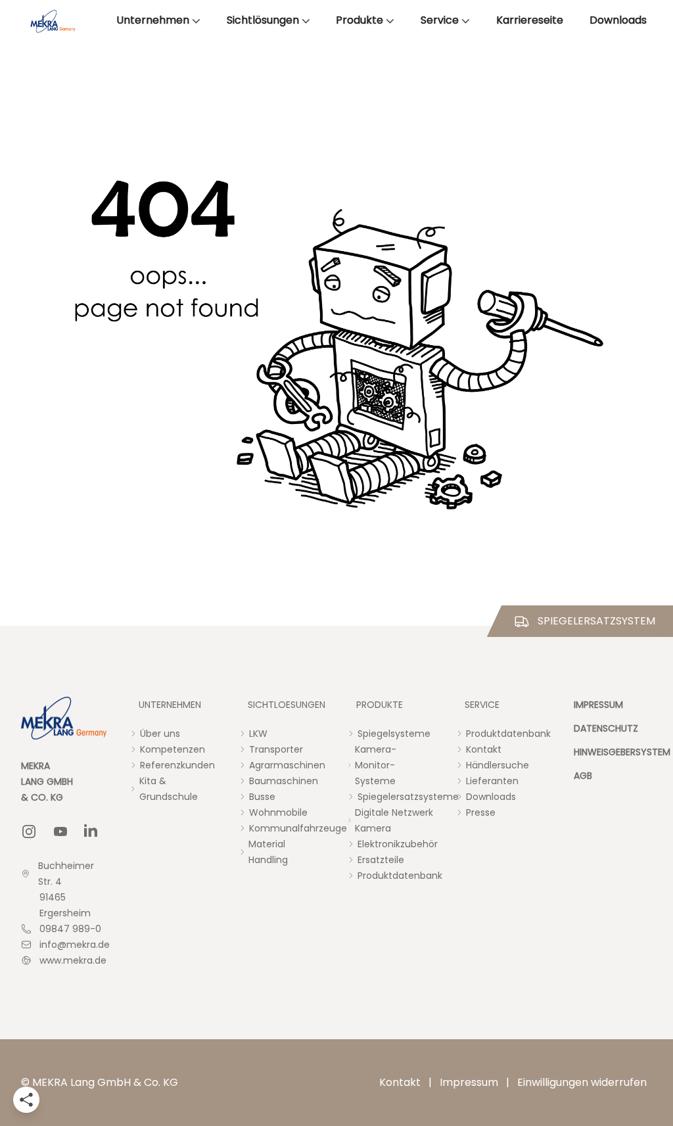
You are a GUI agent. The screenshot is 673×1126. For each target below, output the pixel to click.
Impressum (469, 1082)
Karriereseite (529, 20)
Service (440, 20)
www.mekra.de (72, 960)
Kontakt (400, 1082)
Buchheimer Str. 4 (66, 873)
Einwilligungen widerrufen (582, 1082)
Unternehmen (152, 20)
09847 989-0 (70, 928)
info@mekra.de (74, 944)
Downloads (618, 20)
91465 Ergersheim (65, 905)
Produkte (359, 20)
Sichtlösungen (263, 20)
